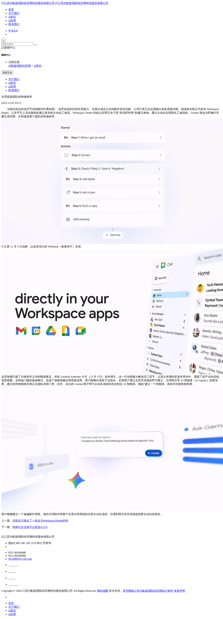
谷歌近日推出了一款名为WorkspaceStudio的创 (40, 520)
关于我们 (14, 13)
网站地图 (102, 590)
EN (16, 30)
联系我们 (14, 24)
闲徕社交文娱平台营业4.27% (30, 527)
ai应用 (12, 20)
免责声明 (179, 590)
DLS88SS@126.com (20, 558)
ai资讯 (12, 16)
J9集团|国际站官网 (19, 65)
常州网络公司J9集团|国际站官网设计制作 (148, 590)
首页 (11, 9)
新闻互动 (7, 72)
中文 (11, 30)
